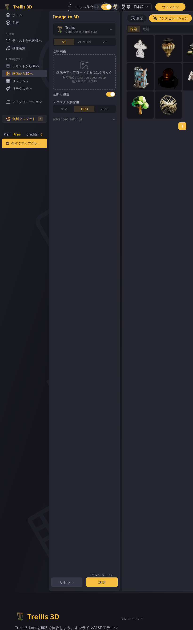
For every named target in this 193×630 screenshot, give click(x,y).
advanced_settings (67, 119)
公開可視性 (61, 94)
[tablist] (84, 42)
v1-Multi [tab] (84, 42)
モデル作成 (84, 6)
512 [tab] (64, 109)
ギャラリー (104, 6)
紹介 (123, 7)
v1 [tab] (64, 42)
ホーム (69, 6)
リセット (66, 582)
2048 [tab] (104, 109)
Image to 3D (66, 17)
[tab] (137, 18)
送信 (102, 582)
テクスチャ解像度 (66, 102)
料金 (115, 7)
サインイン (170, 6)
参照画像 (59, 51)
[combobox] (137, 6)
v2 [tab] (104, 42)
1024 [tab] (84, 109)
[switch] (110, 94)
